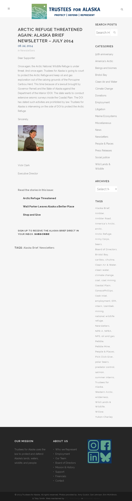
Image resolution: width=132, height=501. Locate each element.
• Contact (58, 480)
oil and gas (108, 336)
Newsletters (27, 50)
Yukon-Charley (104, 417)
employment (102, 301)
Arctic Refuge (103, 234)
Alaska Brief (31, 247)
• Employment (61, 454)
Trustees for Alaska (102, 384)
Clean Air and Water (106, 81)
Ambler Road (103, 218)
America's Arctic (104, 61)
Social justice (102, 157)
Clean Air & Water (105, 265)
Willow (99, 411)
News (98, 130)
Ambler (99, 213)
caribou (99, 259)
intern (98, 306)
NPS (97, 336)
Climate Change (104, 88)
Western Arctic (104, 392)
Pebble (99, 341)
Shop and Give (32, 214)
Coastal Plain (103, 285)
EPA (114, 301)
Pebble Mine (102, 346)
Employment (102, 102)
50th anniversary (104, 54)
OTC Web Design (73, 498)
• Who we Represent (65, 449)
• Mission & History (64, 467)
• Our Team (59, 458)
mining (99, 311)
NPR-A (99, 331)
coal (97, 280)
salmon (99, 372)
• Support (58, 471)
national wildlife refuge (104, 318)
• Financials (59, 476)
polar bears (102, 362)
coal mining (109, 280)
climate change (104, 275)
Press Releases (103, 150)
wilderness (101, 397)
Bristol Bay (101, 75)
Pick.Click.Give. (104, 356)
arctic (98, 228)
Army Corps (102, 239)
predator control (104, 367)
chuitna (110, 259)
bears (98, 244)
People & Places (104, 143)
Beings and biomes (106, 68)
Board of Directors (106, 249)
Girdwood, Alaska (92, 498)
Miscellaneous (103, 123)
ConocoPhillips (104, 290)
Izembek (109, 306)
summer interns (104, 377)
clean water (102, 270)
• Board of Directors (64, 462)
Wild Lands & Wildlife (103, 404)
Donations (100, 95)
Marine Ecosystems (106, 116)
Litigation (100, 109)
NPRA (107, 331)
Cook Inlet (101, 295)
